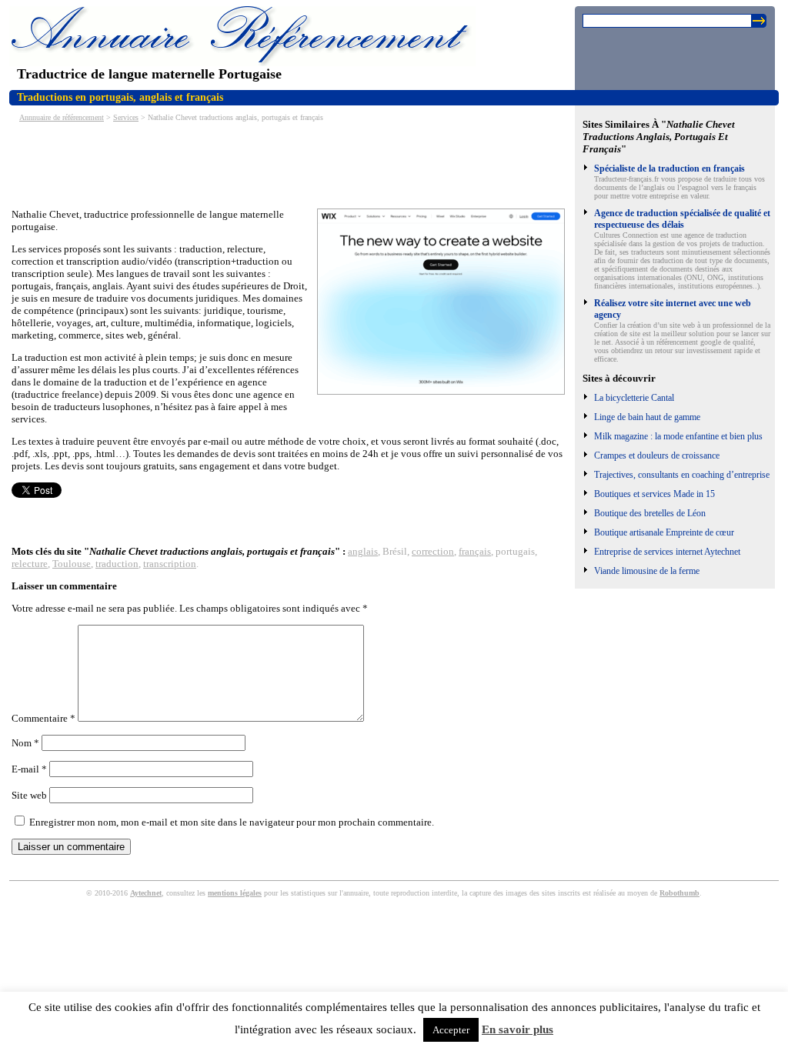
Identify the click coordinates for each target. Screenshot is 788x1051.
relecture (30, 563)
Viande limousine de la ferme (647, 571)
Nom (25, 743)
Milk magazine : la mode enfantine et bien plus (678, 436)
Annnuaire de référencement (61, 117)
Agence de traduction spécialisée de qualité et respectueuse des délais (682, 219)
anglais (363, 551)
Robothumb (679, 893)
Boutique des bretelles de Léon (650, 513)
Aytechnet (146, 893)
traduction (117, 563)
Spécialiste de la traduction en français (669, 168)
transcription (169, 563)
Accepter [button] (450, 1030)
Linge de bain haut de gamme (647, 417)
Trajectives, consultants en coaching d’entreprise (682, 474)
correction (433, 551)
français (475, 551)
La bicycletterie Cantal (634, 397)
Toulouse (71, 563)
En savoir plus (517, 1029)
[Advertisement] (292, 164)
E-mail (29, 769)
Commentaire (43, 718)
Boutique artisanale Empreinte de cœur (664, 532)
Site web (29, 795)
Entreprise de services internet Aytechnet (667, 551)
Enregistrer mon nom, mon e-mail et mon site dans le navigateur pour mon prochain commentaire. (231, 822)
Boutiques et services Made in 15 (654, 494)
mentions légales (235, 893)
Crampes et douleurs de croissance (657, 455)
